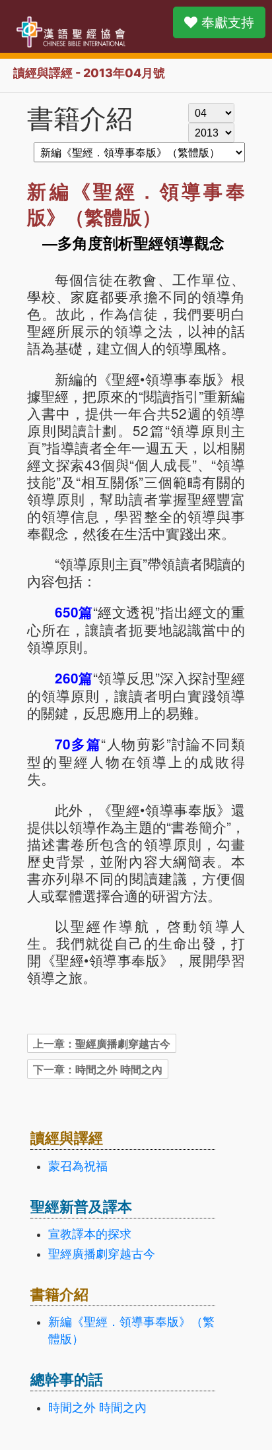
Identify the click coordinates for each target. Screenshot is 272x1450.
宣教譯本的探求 (89, 1234)
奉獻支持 (225, 22)
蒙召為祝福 (78, 1166)
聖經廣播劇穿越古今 (101, 1254)
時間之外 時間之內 (97, 1407)
